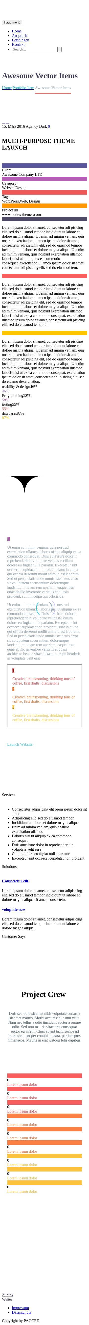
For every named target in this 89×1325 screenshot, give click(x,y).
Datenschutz (21, 1312)
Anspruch (19, 35)
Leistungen (20, 40)
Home (17, 31)
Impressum (20, 1308)
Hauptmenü (12, 22)
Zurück (7, 1295)
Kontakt (18, 44)
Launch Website (19, 744)
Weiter (7, 1299)
